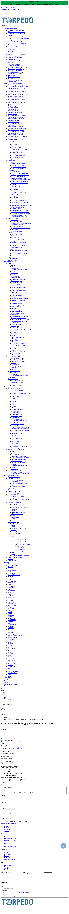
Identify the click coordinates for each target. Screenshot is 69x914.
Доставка (7, 842)
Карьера (6, 856)
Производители (9, 865)
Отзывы (3, 785)
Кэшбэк (6, 870)
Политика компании (10, 838)
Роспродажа (8, 867)
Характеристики (6, 769)
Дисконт (7, 868)
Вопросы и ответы (10, 846)
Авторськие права (9, 859)
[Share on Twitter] (5, 734)
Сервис (6, 845)
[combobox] (9, 692)
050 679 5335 (15, 9)
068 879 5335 (5, 9)
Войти (6, 697)
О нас (6, 852)
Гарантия (7, 843)
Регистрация (8, 699)
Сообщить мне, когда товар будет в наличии (14, 747)
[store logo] (18, 24)
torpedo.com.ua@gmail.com (9, 823)
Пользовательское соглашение (13, 837)
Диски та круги (17, 748)
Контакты (7, 857)
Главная (6, 717)
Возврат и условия (10, 840)
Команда (7, 854)
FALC (10, 748)
